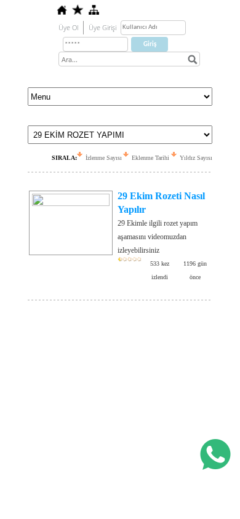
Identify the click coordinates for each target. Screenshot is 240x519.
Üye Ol (68, 27)
